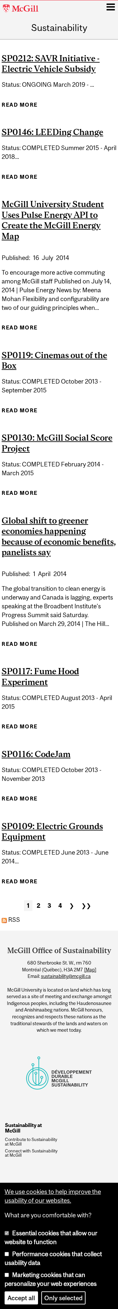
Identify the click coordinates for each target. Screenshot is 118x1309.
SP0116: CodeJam (36, 754)
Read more (20, 107)
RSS (13, 919)
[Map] (90, 969)
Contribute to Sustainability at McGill (31, 1142)
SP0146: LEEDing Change (52, 132)
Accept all (21, 1297)
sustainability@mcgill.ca (66, 976)
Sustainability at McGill (23, 1127)
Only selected (63, 1297)
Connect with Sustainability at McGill (31, 1153)
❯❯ (86, 905)
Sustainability (59, 28)
